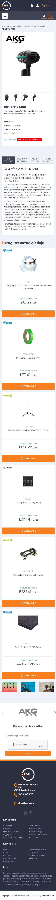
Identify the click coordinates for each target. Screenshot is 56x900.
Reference (33, 858)
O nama (6, 852)
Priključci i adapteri (36, 831)
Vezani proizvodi (35, 160)
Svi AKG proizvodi (11, 133)
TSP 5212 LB (28, 426)
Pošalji (28, 753)
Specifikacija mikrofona (22, 160)
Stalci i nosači (34, 825)
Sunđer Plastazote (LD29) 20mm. (28, 647)
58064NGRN (28, 354)
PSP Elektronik (8, 26)
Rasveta (6, 828)
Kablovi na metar (36, 828)
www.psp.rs (30, 873)
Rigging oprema (9, 834)
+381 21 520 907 (25, 794)
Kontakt (6, 855)
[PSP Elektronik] (9, 5)
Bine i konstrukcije (10, 831)
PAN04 (28, 499)
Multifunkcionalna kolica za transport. (28, 575)
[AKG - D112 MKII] (7, 97)
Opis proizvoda (8, 160)
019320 (28, 644)
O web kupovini (9, 858)
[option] (28, 712)
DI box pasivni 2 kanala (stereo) (28, 502)
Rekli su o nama (9, 861)
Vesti (5, 850)
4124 (28, 282)
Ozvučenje (19, 26)
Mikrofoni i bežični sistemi (35, 26)
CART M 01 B (28, 571)
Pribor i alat (33, 837)
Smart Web (48, 895)
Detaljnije (29, 313)
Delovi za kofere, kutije (12, 837)
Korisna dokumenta (48, 160)
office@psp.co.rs (26, 803)
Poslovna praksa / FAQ (37, 855)
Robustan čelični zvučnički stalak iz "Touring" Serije (28, 430)
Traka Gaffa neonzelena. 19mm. (28, 358)
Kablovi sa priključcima (38, 834)
